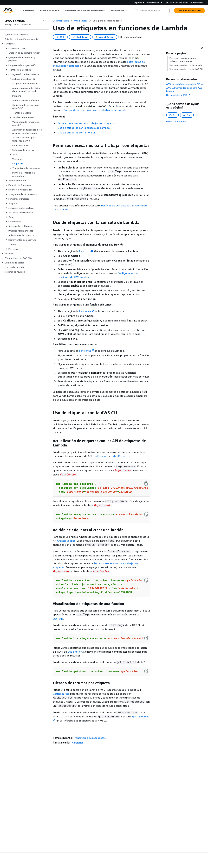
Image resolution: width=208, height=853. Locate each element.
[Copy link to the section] (50, 145)
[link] (107, 20)
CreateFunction (66, 540)
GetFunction (74, 651)
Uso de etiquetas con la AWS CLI (77, 132)
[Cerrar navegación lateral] (44, 20)
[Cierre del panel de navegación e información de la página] (202, 48)
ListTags (58, 618)
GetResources (61, 693)
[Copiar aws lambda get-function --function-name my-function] (146, 671)
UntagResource (120, 456)
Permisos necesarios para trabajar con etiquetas (87, 123)
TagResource (100, 456)
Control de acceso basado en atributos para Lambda (95, 110)
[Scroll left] (21, 10)
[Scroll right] (129, 10)
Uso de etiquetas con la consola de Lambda (84, 127)
